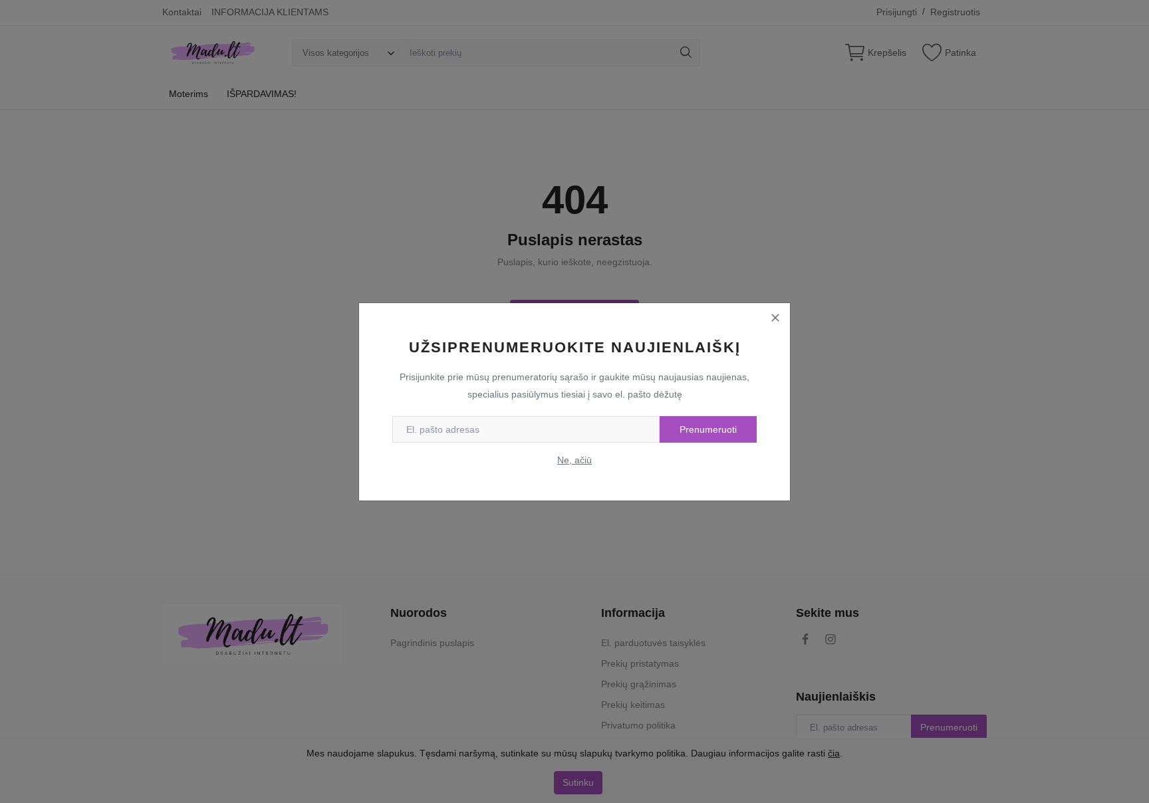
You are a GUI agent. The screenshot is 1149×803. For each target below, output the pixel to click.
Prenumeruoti (708, 429)
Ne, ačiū (574, 460)
